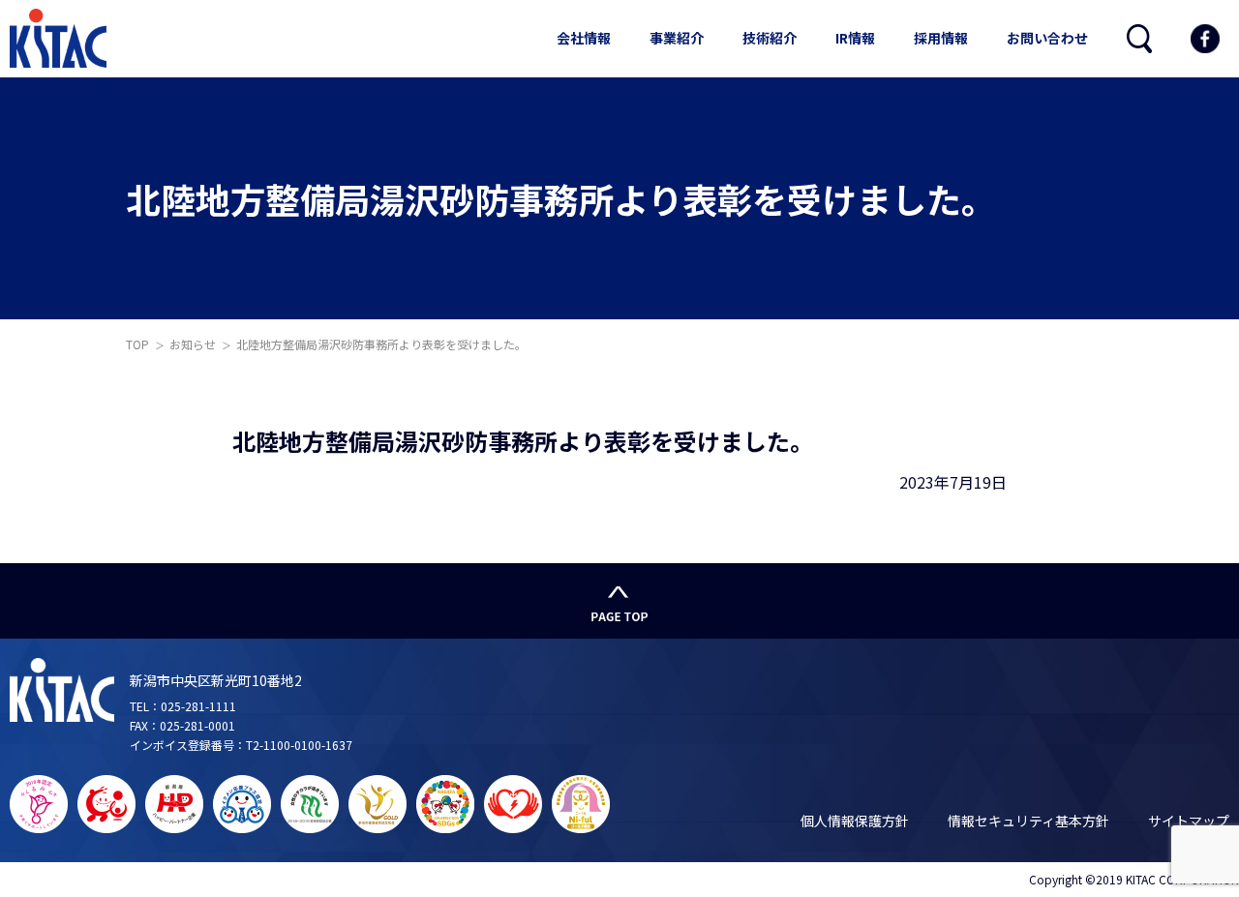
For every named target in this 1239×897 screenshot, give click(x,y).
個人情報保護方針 (855, 820)
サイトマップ (1188, 820)
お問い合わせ (1047, 37)
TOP (137, 344)
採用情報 (941, 37)
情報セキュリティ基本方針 (1028, 820)
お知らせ (192, 344)
